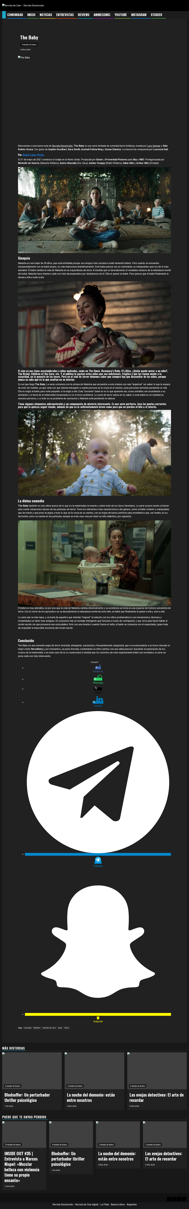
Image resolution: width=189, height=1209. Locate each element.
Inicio (31, 14)
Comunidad (15, 14)
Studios (156, 14)
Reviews (83, 14)
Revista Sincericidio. (62, 145)
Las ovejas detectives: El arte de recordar (156, 1097)
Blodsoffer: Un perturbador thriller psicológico (27, 1097)
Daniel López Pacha (33, 155)
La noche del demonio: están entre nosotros (91, 1097)
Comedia (27, 1028)
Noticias (46, 14)
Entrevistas (65, 14)
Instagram (138, 14)
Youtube (121, 14)
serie (60, 1028)
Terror (66, 1028)
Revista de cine (49, 1028)
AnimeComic (102, 14)
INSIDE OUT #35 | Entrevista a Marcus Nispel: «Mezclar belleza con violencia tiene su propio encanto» (21, 1166)
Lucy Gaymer (154, 145)
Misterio (37, 1028)
